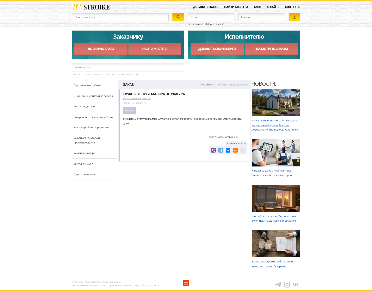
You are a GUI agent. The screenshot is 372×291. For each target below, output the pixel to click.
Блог (257, 7)
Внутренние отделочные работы (93, 117)
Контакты (292, 7)
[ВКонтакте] (228, 150)
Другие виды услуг (85, 174)
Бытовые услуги (83, 163)
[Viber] (213, 150)
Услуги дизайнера (84, 153)
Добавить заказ (205, 7)
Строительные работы (87, 85)
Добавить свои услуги (217, 48)
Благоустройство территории (91, 127)
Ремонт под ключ (84, 106)
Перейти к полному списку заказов (223, 84)
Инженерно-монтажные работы (93, 96)
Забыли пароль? (214, 24)
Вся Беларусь (82, 67)
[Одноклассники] (235, 150)
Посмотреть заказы (271, 48)
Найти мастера (236, 7)
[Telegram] (220, 150)
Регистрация (195, 24)
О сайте (273, 7)
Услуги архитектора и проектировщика (87, 140)
